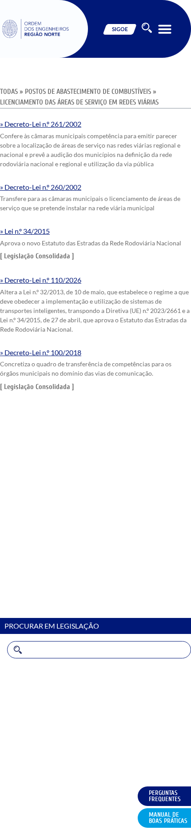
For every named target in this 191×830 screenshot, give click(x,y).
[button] (164, 29)
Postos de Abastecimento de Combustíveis (89, 92)
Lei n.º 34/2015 (27, 231)
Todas (10, 92)
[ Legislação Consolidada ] (37, 256)
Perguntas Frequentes (165, 796)
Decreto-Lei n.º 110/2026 (42, 280)
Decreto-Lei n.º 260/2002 (42, 187)
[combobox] (99, 649)
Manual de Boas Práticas (168, 818)
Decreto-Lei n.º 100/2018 (42, 352)
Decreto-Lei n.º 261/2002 (42, 124)
